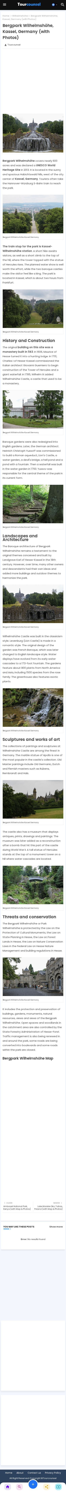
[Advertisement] (33, 81)
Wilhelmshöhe (20, 15)
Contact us (34, 1472)
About (20, 1472)
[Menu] (4, 4)
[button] (55, 4)
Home (6, 15)
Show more (56, 1226)
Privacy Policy (53, 1472)
